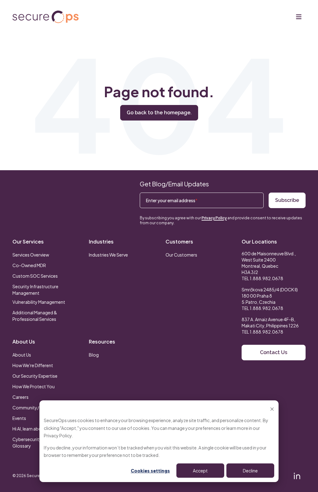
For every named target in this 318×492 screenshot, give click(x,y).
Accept (200, 470)
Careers (20, 397)
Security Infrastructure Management (35, 290)
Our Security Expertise (34, 376)
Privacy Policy (58, 435)
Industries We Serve (108, 254)
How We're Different (32, 365)
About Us (23, 341)
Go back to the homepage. (159, 113)
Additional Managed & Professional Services (34, 316)
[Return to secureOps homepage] (45, 17)
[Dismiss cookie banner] (272, 408)
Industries (101, 241)
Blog (94, 355)
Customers (179, 241)
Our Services (28, 241)
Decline (250, 470)
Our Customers (181, 254)
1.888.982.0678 (266, 278)
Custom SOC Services (35, 276)
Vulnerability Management (38, 302)
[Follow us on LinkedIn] (297, 476)
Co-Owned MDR (29, 265)
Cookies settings (150, 470)
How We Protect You (33, 386)
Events (19, 418)
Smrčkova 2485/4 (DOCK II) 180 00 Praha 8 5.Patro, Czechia (270, 296)
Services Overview (30, 254)
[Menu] (299, 17)
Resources (102, 341)
